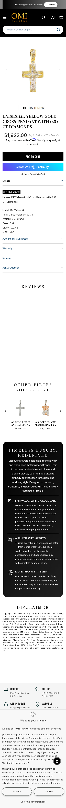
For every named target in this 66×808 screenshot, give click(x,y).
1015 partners (23, 728)
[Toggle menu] (5, 17)
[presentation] (5, 411)
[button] (57, 761)
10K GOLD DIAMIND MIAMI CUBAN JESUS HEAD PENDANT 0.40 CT (46, 423)
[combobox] (33, 30)
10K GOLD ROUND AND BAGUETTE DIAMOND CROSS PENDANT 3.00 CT (20, 423)
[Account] (44, 17)
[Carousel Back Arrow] (7, 70)
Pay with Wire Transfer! (44, 135)
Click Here (49, 5)
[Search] (59, 30)
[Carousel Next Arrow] (59, 70)
